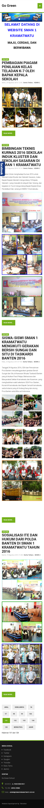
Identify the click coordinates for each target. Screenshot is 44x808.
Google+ (7, 759)
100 (30, 714)
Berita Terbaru (28, 83)
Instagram (8, 756)
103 (24, 720)
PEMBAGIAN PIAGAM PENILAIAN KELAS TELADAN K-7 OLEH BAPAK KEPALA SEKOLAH (19, 71)
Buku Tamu (8, 766)
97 (6, 714)
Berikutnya (18, 727)
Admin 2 (37, 83)
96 (31, 707)
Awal (6, 707)
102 (15, 720)
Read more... (9, 133)
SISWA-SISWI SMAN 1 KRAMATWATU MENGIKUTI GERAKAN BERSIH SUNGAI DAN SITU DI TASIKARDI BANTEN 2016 (20, 348)
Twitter (6, 753)
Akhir (31, 727)
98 (14, 714)
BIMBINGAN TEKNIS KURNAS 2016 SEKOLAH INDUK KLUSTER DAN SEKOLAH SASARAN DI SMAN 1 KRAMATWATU (22, 156)
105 (6, 727)
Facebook (7, 750)
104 (33, 720)
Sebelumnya (19, 707)
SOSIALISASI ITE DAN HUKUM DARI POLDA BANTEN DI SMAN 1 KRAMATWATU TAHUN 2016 (20, 543)
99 (22, 714)
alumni (6, 769)
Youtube (7, 763)
